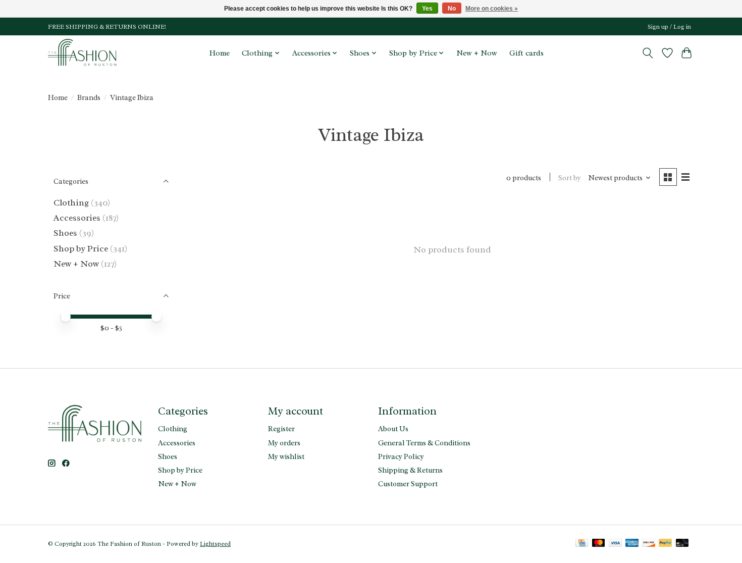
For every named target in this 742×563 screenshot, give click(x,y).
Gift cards (526, 53)
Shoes (65, 232)
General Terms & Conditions (424, 442)
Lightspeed (215, 544)
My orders (284, 442)
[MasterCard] (598, 544)
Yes (427, 8)
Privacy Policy (401, 456)
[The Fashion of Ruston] (83, 53)
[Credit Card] (581, 544)
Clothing (71, 202)
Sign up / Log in (669, 27)
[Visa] (615, 544)
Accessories (77, 217)
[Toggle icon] (648, 53)
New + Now (476, 53)
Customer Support (408, 483)
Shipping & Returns (410, 470)
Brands (88, 97)
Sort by (569, 177)
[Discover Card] (648, 544)
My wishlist (286, 456)
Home (219, 53)
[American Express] (632, 544)
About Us (393, 428)
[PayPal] (665, 544)
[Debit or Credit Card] (682, 544)
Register (281, 428)
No (452, 8)
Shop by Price (81, 248)
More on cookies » (491, 8)
